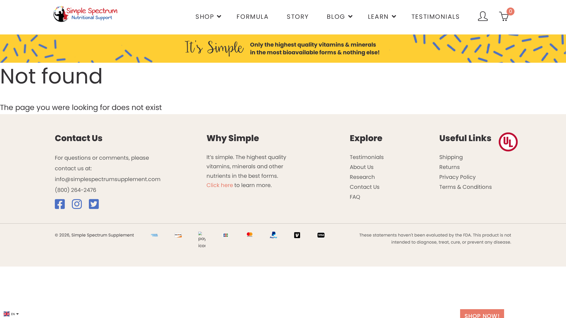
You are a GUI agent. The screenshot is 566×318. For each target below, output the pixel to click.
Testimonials (435, 16)
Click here (220, 185)
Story (298, 16)
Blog (336, 16)
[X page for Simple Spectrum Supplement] (97, 206)
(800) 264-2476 (75, 190)
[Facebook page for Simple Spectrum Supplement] (63, 206)
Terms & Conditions (465, 187)
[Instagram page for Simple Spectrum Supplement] (80, 206)
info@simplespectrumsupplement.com (108, 179)
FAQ (355, 197)
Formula (253, 16)
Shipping (451, 157)
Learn (378, 16)
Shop (204, 16)
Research (362, 177)
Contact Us (365, 187)
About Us (362, 167)
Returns (449, 167)
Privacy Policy (457, 177)
